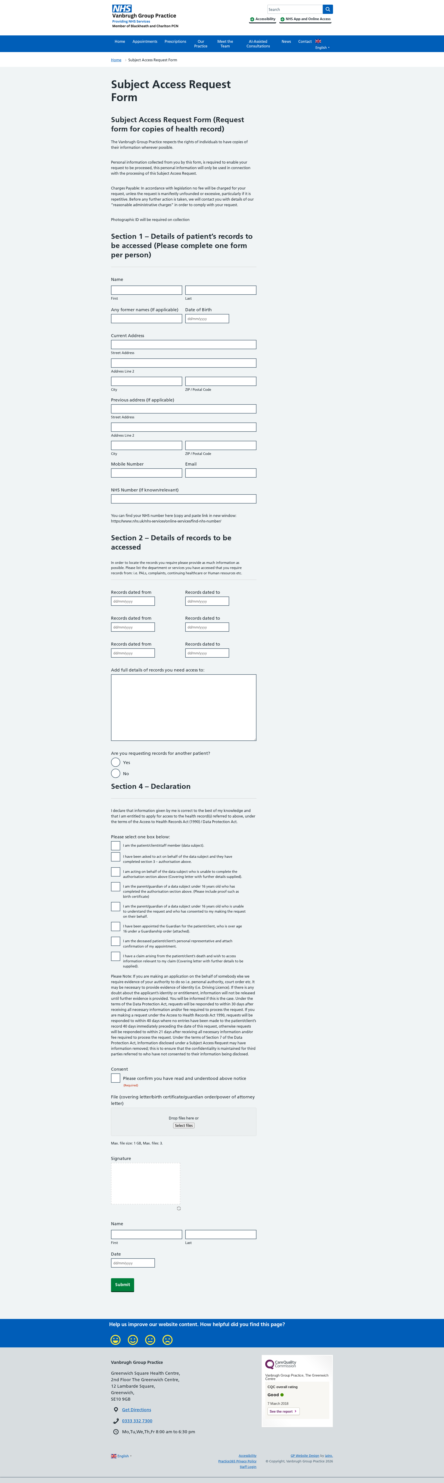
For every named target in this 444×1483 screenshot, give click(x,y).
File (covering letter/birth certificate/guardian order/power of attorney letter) (183, 1100)
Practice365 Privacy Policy (237, 1461)
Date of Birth (198, 309)
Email (191, 464)
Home (120, 41)
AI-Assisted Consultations (258, 43)
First (114, 298)
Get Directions (136, 1409)
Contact (305, 41)
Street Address (122, 353)
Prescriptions (175, 41)
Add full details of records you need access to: (159, 670)
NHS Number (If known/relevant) (145, 490)
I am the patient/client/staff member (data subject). (163, 845)
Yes (126, 762)
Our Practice (200, 43)
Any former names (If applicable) (146, 309)
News (286, 41)
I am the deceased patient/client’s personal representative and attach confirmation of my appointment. (177, 943)
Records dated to (202, 592)
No (126, 773)
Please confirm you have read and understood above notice (184, 1081)
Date (116, 1254)
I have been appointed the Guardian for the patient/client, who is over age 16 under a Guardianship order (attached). (182, 928)
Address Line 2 (122, 371)
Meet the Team (225, 43)
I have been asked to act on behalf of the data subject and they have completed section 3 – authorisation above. (177, 859)
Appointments (145, 41)
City (114, 389)
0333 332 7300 (137, 1421)
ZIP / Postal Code (198, 389)
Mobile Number (127, 464)
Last (188, 298)
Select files (184, 1125)
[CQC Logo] (280, 1368)
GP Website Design (305, 1456)
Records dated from (131, 592)
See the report (281, 1411)
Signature (121, 1158)
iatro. (329, 1456)
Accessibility (247, 1456)
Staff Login (248, 1467)
